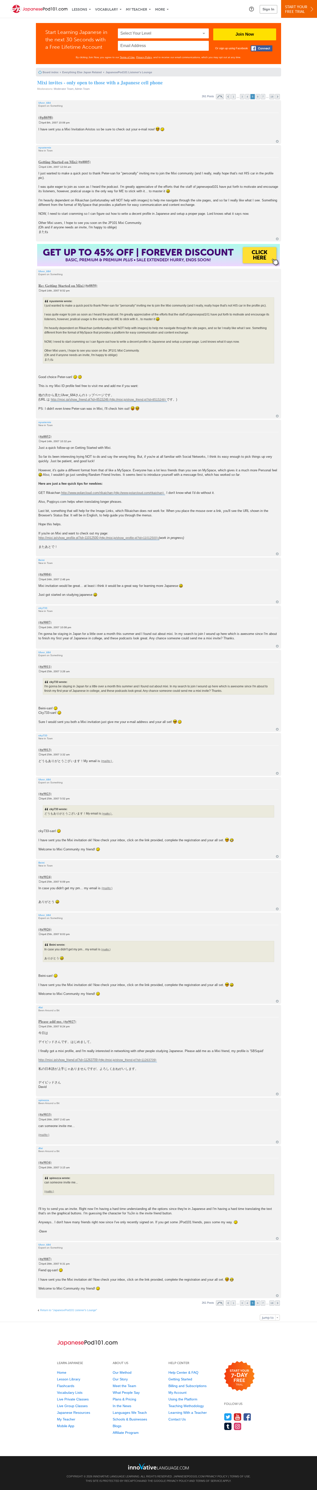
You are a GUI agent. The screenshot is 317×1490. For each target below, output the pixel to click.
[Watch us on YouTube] (237, 1417)
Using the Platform (182, 1399)
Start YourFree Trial (296, 9)
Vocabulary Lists (69, 1392)
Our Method (122, 1372)
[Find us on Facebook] (247, 1417)
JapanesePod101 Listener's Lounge (129, 72)
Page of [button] (220, 96)
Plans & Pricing (124, 1399)
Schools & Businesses (130, 1419)
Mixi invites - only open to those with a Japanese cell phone (100, 82)
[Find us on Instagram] (237, 1426)
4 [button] (247, 96)
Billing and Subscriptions (187, 1386)
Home (61, 1372)
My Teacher (136, 9)
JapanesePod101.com (189, 1476)
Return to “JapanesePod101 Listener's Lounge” (68, 1310)
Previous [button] (228, 96)
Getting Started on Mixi (57, 161)
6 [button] (258, 96)
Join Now (245, 34)
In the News (122, 1406)
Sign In (268, 9)
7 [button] (263, 96)
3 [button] (242, 96)
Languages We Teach (130, 1413)
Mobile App (65, 1426)
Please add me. (50, 1021)
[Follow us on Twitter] (228, 1417)
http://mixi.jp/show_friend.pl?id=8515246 (79, 399)
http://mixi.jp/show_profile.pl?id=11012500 (68, 538)
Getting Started (180, 1379)
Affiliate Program (126, 1433)
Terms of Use (127, 57)
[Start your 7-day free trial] (239, 1376)
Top (277, 141)
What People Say (126, 1392)
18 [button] (271, 96)
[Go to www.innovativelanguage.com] (158, 1466)
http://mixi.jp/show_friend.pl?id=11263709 (68, 1060)
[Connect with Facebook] (261, 48)
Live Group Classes (72, 1406)
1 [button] (233, 96)
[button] (251, 9)
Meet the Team (124, 1386)
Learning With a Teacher (187, 1413)
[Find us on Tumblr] (228, 1426)
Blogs (117, 1426)
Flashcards (65, 1386)
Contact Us (177, 1419)
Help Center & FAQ (183, 1372)
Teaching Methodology (186, 1406)
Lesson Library (68, 1379)
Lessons (79, 9)
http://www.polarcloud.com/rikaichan (87, 493)
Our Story (120, 1379)
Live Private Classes (73, 1399)
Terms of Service (209, 1480)
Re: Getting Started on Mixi (60, 285)
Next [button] (277, 96)
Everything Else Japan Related (82, 72)
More (160, 9)
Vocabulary (106, 9)
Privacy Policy (144, 57)
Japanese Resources (73, 1413)
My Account (177, 1392)
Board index (50, 72)
